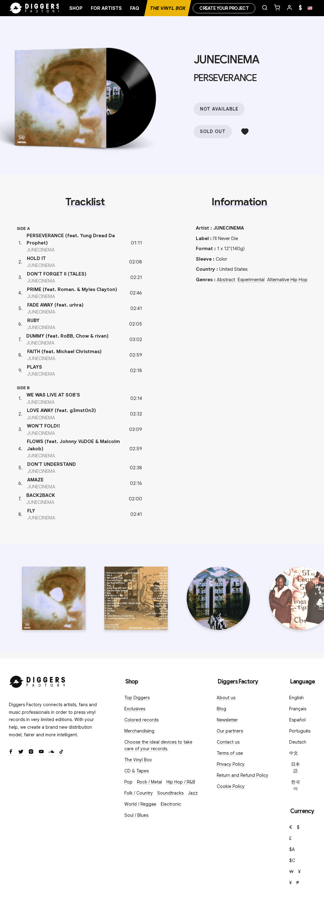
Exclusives (134, 709)
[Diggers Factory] (37, 680)
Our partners (230, 731)
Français (297, 709)
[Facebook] (11, 752)
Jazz (193, 793)
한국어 (295, 785)
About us (226, 698)
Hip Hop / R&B (180, 782)
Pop (128, 782)
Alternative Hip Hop (287, 279)
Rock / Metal (149, 782)
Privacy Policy (231, 764)
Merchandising (139, 731)
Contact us (228, 742)
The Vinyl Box (167, 8)
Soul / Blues (136, 815)
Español (297, 720)
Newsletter (227, 720)
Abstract (226, 279)
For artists (106, 8)
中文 (293, 753)
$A (292, 849)
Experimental (251, 279)
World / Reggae (140, 804)
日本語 (295, 767)
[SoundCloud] (51, 752)
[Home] (34, 8)
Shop (76, 8)
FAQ (134, 8)
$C (292, 860)
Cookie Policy (231, 786)
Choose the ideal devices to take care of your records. (158, 745)
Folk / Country (138, 793)
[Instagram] (31, 752)
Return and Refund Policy (242, 775)
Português (299, 731)
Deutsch (297, 742)
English (296, 698)
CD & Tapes (136, 771)
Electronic (171, 804)
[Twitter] (21, 752)
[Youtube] (41, 752)
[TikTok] (61, 752)
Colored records (141, 720)
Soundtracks (170, 793)
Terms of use (230, 753)
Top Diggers (137, 698)
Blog (221, 709)
